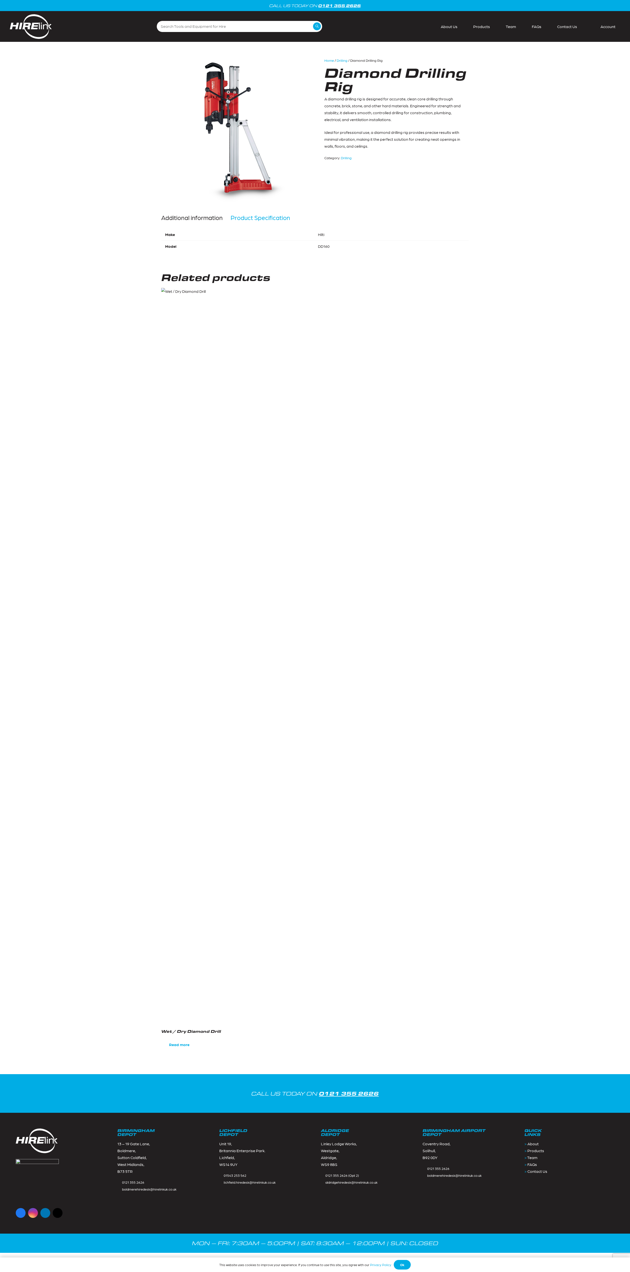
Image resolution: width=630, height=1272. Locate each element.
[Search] (317, 26)
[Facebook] (21, 1213)
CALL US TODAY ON (315, 1093)
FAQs (532, 1164)
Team (532, 1157)
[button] (605, 27)
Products (535, 1150)
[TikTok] (58, 1213)
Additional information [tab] (192, 217)
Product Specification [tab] (260, 217)
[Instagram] (33, 1213)
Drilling (342, 60)
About (533, 1143)
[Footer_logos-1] (37, 1180)
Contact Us (537, 1171)
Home (329, 60)
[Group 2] (31, 26)
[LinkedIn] (45, 1213)
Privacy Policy (380, 1265)
